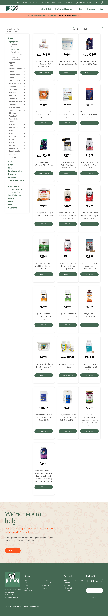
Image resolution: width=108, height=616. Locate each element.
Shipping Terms (69, 585)
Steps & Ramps (16, 55)
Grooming (13, 90)
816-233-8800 (9, 592)
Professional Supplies (63, 9)
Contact (12, 551)
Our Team (67, 591)
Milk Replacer (14, 107)
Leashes (12, 104)
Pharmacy (45, 585)
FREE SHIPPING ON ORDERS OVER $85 (41, 15)
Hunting (12, 95)
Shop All (12, 157)
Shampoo (13, 124)
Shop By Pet (46, 9)
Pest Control (14, 116)
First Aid (12, 87)
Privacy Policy (68, 588)
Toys (11, 133)
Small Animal (29, 591)
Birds (26, 585)
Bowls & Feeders (15, 69)
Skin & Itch (13, 127)
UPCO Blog (68, 583)
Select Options (44, 72)
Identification (14, 98)
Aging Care (13, 42)
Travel (11, 139)
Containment (14, 75)
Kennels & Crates (16, 101)
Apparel (12, 63)
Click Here (77, 15)
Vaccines (12, 145)
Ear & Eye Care (15, 83)
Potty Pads (15, 52)
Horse (26, 588)
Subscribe (94, 597)
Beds (11, 66)
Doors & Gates (14, 81)
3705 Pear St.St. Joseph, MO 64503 (12, 596)
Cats (25, 583)
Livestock (45, 580)
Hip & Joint (15, 49)
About (66, 580)
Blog (101, 9)
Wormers (13, 154)
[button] (69, 2)
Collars (12, 72)
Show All (44, 588)
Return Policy (79, 580)
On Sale (79, 9)
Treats (11, 142)
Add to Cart (68, 72)
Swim (11, 130)
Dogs (13, 29)
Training (12, 136)
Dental (11, 78)
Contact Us (91, 9)
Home (7, 29)
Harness (12, 92)
